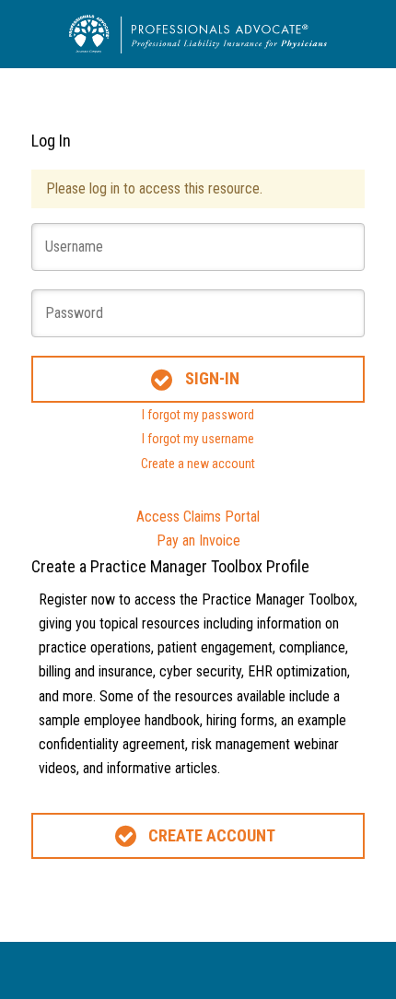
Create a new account (198, 463)
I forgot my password (198, 414)
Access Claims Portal (198, 516)
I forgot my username (198, 438)
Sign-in (212, 378)
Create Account (211, 835)
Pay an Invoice (198, 540)
